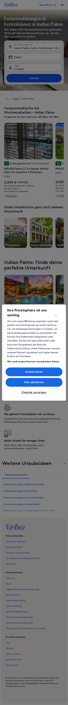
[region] (34, 352)
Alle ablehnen (34, 382)
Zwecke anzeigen (34, 392)
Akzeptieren (34, 371)
